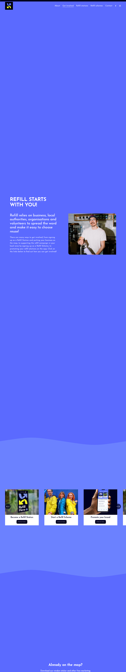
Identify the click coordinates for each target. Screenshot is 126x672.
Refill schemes (97, 6)
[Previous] (8, 506)
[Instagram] (120, 6)
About (57, 6)
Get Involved (68, 6)
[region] (63, 507)
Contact (108, 6)
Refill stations (82, 6)
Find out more (22, 521)
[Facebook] (116, 6)
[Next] (118, 506)
